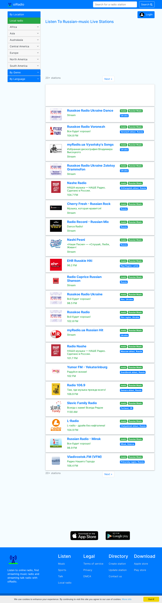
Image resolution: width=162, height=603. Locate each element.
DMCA (87, 576)
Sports (62, 570)
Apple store (141, 563)
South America (18, 65)
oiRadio (18, 4)
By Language (17, 78)
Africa (13, 26)
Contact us (115, 576)
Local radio (16, 20)
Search (145, 4)
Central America (19, 46)
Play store (140, 570)
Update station (118, 570)
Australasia (16, 39)
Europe (14, 52)
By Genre (15, 72)
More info (126, 599)
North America (18, 59)
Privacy (87, 570)
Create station (117, 563)
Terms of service (93, 563)
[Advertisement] (22, 133)
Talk (60, 576)
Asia (12, 33)
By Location (17, 14)
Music (61, 563)
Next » (108, 78)
